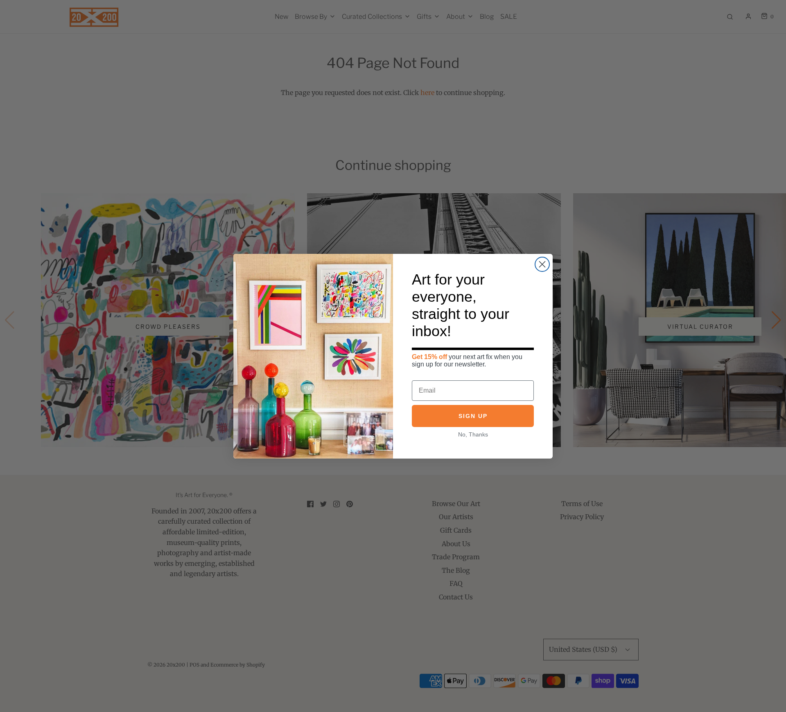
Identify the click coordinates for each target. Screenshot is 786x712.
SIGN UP (473, 415)
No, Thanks (473, 434)
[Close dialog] (542, 264)
